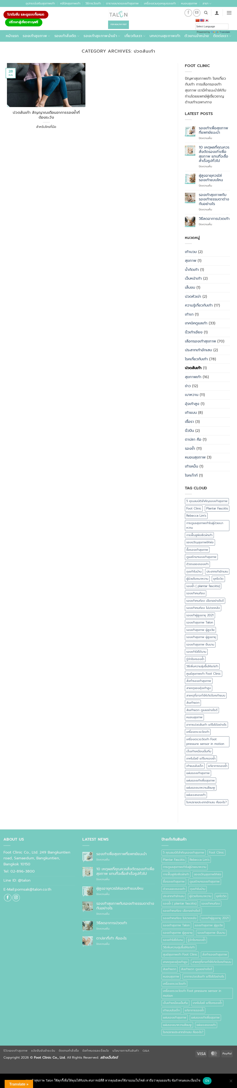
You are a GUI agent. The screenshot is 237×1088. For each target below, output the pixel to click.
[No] (231, 1082)
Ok (207, 1080)
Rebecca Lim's (196, 515)
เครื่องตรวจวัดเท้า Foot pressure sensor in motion (205, 741)
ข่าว (188, 386)
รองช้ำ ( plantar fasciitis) (203, 586)
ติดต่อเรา (220, 36)
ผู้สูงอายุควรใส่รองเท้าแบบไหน (211, 178)
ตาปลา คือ (193, 439)
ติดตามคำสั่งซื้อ (69, 1051)
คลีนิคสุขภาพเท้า (70, 3)
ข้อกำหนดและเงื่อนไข (95, 1051)
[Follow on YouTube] (197, 13)
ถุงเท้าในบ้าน (194, 571)
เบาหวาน (191, 395)
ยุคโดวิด (218, 578)
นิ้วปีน (189, 430)
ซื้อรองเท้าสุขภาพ (197, 549)
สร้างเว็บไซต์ (109, 1057)
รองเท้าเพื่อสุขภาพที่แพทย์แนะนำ (213, 130)
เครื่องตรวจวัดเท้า (197, 732)
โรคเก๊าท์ (191, 475)
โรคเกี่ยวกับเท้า (196, 359)
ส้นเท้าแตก (193, 702)
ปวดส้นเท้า (193, 368)
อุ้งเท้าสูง (192, 404)
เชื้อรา (189, 421)
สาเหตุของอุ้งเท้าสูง (198, 688)
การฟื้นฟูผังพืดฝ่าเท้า (199, 535)
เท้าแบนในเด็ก (194, 766)
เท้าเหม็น (191, 466)
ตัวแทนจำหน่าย (196, 36)
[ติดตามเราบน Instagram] (16, 897)
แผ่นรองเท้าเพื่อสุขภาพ (200, 780)
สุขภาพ (190, 260)
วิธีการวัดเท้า (93, 3)
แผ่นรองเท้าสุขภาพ (198, 773)
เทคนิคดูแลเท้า (196, 323)
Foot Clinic (193, 508)
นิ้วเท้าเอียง (194, 332)
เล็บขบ (190, 287)
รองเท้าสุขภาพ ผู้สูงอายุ (201, 637)
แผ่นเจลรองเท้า (196, 795)
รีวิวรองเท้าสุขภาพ (15, 1051)
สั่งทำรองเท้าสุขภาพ (198, 681)
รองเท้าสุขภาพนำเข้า (100, 36)
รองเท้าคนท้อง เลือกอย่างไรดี (205, 600)
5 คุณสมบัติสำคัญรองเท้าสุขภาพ (207, 501)
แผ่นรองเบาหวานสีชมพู (200, 787)
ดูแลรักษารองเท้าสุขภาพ (201, 557)
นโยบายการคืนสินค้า (125, 1051)
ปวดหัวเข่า (193, 296)
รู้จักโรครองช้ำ (195, 659)
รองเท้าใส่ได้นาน (196, 651)
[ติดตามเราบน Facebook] (188, 13)
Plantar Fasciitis (217, 508)
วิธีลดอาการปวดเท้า (214, 219)
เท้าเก (189, 314)
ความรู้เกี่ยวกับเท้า (199, 305)
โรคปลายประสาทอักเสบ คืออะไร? (206, 802)
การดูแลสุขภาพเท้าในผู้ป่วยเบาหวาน (204, 525)
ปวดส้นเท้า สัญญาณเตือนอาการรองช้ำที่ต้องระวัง (46, 115)
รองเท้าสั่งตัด (65, 36)
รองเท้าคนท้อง (195, 593)
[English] (202, 20)
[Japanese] (207, 20)
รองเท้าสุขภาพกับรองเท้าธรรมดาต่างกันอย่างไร (214, 199)
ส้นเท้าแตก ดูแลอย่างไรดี (202, 710)
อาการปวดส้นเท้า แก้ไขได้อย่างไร (206, 724)
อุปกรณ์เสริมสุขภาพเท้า (40, 3)
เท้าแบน (191, 412)
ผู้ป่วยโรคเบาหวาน (197, 578)
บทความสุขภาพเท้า (165, 36)
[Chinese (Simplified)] (197, 20)
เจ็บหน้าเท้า (193, 278)
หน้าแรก (12, 36)
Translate (224, 32)
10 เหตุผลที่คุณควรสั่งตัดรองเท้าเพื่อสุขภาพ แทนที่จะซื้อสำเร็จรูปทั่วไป (214, 154)
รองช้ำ (190, 448)
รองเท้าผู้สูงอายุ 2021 (200, 615)
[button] (217, 13)
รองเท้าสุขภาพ (35, 36)
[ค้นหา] (206, 12)
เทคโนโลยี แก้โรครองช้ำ (200, 758)
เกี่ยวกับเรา (133, 36)
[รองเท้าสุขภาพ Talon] (118, 18)
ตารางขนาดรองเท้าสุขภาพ (122, 3)
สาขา (205, 3)
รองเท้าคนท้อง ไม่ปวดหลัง (203, 608)
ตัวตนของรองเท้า (197, 564)
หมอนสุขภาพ (189, 3)
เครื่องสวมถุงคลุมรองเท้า (160, 3)
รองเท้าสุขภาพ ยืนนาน (200, 644)
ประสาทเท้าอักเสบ (198, 350)
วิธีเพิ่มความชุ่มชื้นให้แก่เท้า (202, 666)
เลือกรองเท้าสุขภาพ (200, 341)
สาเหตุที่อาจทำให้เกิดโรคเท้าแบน (205, 695)
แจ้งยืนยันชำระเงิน (43, 1051)
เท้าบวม (191, 252)
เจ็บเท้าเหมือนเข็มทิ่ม (198, 751)
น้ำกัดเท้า (192, 269)
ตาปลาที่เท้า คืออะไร (111, 938)
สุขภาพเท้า (193, 377)
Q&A (146, 1051)
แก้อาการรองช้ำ (217, 766)
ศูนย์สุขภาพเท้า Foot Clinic (203, 673)
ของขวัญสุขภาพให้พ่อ (200, 542)
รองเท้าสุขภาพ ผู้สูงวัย (200, 630)
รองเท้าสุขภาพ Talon (199, 622)
